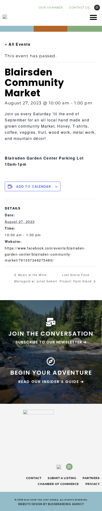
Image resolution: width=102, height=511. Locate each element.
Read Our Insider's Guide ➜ (51, 381)
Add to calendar (33, 186)
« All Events (17, 44)
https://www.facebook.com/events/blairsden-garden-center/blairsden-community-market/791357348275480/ (45, 254)
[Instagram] (97, 7)
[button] (94, 17)
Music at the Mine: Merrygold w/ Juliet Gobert (35, 278)
